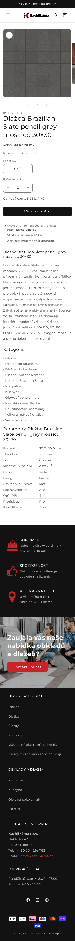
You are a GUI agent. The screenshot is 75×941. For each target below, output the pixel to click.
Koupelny (13, 386)
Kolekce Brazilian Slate (24, 381)
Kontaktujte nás (27, 667)
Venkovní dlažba (18, 420)
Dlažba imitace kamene (25, 375)
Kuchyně (12, 392)
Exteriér (14, 809)
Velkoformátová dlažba (24, 414)
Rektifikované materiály (25, 409)
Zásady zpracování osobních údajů (35, 754)
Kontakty (15, 735)
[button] (8, 15)
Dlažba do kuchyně (21, 369)
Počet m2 (9, 160)
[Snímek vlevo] (28, 105)
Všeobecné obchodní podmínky (33, 745)
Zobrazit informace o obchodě (31, 241)
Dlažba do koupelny (21, 364)
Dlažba (11, 358)
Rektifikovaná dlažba (22, 403)
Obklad (14, 707)
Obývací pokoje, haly (22, 398)
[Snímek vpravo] (46, 105)
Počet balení (12, 179)
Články (13, 726)
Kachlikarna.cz (32, 933)
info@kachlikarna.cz (36, 856)
